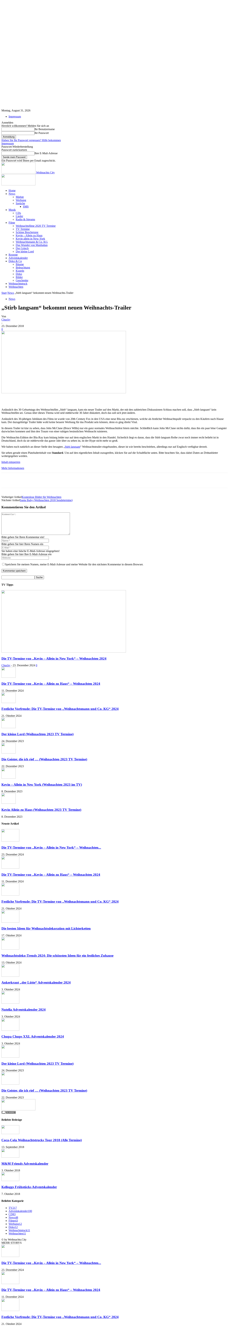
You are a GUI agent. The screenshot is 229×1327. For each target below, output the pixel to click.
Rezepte (13, 254)
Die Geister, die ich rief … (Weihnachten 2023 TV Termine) (44, 759)
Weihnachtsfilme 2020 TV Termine (36, 225)
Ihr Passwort (42, 132)
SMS (26, 206)
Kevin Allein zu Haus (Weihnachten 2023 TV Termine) (41, 810)
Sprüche (20, 203)
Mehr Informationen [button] (12, 468)
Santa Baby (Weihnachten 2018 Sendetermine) (46, 500)
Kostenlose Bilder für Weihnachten (41, 496)
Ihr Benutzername (45, 129)
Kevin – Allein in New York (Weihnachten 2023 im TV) (41, 784)
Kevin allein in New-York (30, 238)
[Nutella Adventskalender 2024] (10, 1002)
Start (4, 292)
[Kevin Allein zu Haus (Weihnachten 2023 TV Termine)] (8, 802)
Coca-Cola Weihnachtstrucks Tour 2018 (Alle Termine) (41, 1140)
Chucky (5, 319)
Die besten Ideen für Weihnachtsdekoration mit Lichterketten (46, 928)
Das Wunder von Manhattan (32, 245)
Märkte (20, 196)
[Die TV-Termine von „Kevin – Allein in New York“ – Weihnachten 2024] (63, 651)
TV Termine (23, 229)
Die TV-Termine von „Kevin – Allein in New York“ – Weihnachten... (51, 847)
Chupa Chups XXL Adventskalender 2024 (32, 1036)
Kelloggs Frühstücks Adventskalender (29, 1187)
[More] (109, 398)
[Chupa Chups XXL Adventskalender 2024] (10, 1029)
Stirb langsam (72, 446)
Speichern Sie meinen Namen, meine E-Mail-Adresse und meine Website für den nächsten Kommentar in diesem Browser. (74, 564)
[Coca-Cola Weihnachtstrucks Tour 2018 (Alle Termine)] (10, 1133)
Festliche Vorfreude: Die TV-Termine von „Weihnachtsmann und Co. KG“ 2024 (60, 709)
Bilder (19, 277)
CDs (18, 212)
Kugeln (20, 270)
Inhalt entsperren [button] (10, 462)
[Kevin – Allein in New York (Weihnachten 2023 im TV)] (8, 777)
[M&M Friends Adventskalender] (10, 1156)
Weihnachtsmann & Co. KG (32, 241)
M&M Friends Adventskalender (24, 1163)
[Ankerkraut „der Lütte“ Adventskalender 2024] (10, 975)
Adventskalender (18, 257)
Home (12, 190)
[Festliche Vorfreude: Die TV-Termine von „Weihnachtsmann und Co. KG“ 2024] (8, 702)
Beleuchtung (23, 267)
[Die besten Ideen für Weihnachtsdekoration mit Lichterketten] (10, 921)
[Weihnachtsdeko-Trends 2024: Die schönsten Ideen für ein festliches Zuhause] (10, 948)
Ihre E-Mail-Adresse (46, 153)
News (12, 193)
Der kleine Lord (25, 251)
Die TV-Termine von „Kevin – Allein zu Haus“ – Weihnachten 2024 (50, 684)
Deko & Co (15, 261)
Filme (12, 222)
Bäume (20, 264)
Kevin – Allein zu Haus (29, 235)
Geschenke (22, 280)
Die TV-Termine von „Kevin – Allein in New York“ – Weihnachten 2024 (53, 658)
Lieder (19, 216)
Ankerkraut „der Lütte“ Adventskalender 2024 (36, 982)
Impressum (15, 116)
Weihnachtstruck (18, 283)
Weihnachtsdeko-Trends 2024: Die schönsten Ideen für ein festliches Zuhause (57, 955)
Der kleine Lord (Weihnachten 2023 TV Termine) (37, 734)
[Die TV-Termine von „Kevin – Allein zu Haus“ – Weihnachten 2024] (8, 676)
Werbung (21, 200)
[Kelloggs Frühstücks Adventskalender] (10, 1180)
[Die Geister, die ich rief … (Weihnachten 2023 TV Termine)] (8, 752)
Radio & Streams (25, 219)
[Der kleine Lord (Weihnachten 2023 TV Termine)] (8, 727)
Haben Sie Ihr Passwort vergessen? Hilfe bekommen (31, 140)
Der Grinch (22, 248)
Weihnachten (16, 286)
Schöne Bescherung (27, 232)
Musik (12, 209)
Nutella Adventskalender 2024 (23, 1009)
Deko (19, 273)
